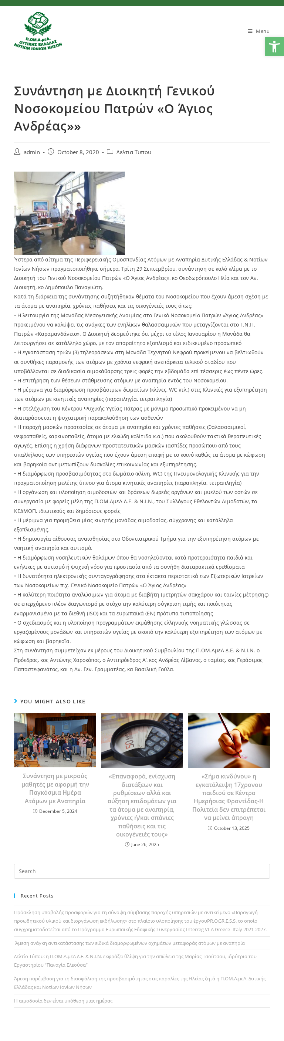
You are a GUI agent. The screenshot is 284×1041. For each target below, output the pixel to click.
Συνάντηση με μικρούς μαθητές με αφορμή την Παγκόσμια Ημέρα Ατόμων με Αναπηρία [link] (55, 788)
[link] (274, 46)
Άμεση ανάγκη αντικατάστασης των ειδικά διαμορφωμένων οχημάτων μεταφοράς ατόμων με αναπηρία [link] (129, 943)
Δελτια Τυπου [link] (133, 152)
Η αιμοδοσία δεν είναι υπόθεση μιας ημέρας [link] (63, 1000)
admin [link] (32, 152)
